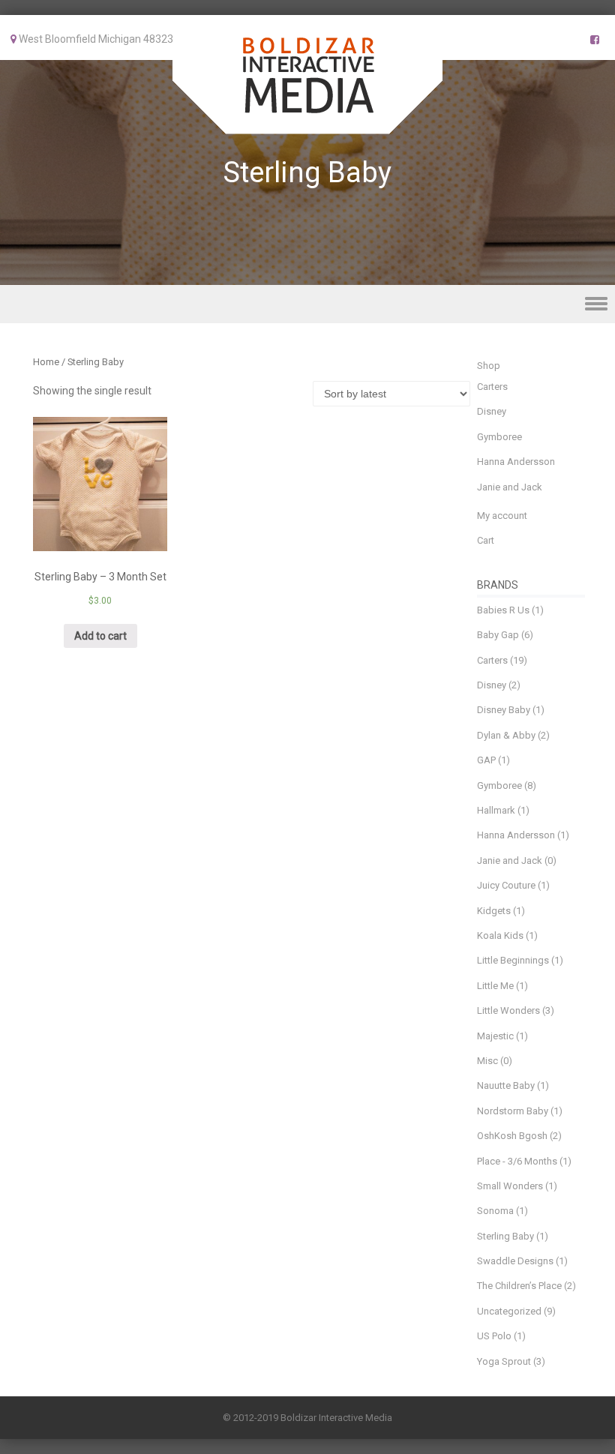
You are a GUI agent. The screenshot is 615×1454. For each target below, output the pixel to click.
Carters (492, 386)
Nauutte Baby (506, 1085)
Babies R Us (503, 610)
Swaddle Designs (515, 1261)
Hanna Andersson (516, 461)
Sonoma (495, 1210)
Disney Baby (503, 709)
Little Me (495, 985)
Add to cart (100, 636)
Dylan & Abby (506, 735)
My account (502, 515)
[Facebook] (595, 39)
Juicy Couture (506, 885)
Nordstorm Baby (512, 1111)
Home (46, 361)
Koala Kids (500, 935)
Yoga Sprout (504, 1361)
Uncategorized (509, 1311)
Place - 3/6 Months (517, 1161)
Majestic (495, 1036)
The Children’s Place (519, 1285)
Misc (487, 1060)
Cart (485, 540)
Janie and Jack (509, 487)
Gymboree (499, 436)
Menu (307, 304)
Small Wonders (510, 1186)
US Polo (494, 1336)
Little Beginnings (513, 960)
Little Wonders (508, 1010)
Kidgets (494, 910)
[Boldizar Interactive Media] (307, 124)
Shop (488, 365)
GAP (486, 760)
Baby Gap (498, 634)
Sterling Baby (505, 1236)
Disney (491, 411)
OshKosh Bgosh (512, 1135)
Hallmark (496, 810)
